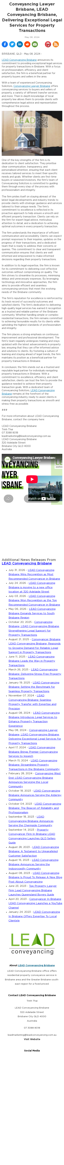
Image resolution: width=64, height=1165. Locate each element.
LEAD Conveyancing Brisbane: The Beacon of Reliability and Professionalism (35, 808)
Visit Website (32, 1039)
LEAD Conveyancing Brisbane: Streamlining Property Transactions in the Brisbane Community (34, 765)
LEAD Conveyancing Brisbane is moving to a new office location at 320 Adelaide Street (32, 587)
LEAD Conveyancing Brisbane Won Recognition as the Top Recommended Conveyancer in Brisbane (34, 600)
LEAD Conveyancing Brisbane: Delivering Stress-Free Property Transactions (35, 674)
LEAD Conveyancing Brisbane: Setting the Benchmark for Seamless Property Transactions (34, 687)
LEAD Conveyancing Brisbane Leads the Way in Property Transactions (32, 661)
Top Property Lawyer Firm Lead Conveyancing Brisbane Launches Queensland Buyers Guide (33, 890)
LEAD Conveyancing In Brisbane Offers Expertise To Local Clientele (34, 916)
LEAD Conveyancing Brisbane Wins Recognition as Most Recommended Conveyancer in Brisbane (34, 574)
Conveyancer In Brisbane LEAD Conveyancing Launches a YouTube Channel (35, 903)
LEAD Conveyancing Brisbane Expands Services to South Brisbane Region (32, 613)
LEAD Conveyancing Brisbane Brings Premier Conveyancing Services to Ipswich (33, 751)
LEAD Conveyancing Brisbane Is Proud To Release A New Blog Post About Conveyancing (35, 877)
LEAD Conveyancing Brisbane (19, 60)
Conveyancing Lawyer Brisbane (31, 86)
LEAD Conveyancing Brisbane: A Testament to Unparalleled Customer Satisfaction (34, 851)
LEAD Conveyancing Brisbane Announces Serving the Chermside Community (31, 821)
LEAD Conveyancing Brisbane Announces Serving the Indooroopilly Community (33, 864)
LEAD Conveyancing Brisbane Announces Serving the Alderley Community (35, 795)
